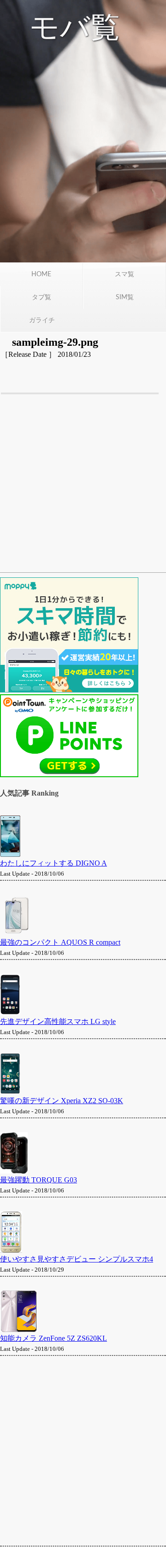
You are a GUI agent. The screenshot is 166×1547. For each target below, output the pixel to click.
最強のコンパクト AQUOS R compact (60, 942)
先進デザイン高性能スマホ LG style (58, 1021)
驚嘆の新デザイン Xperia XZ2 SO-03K (61, 1101)
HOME (41, 274)
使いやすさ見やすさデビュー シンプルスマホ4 (76, 1259)
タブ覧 (41, 297)
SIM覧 (125, 297)
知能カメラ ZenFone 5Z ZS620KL (53, 1338)
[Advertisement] (83, 487)
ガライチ (42, 320)
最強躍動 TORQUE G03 (38, 1180)
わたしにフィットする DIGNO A (53, 863)
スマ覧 (124, 274)
